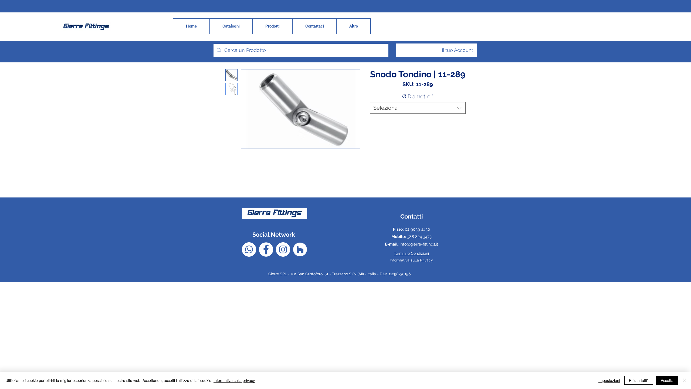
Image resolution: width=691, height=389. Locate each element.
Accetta (667, 380)
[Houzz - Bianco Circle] (300, 249)
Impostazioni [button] (609, 380)
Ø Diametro (417, 96)
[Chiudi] (684, 380)
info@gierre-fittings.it (419, 244)
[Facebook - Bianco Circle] (266, 249)
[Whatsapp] (249, 249)
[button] (353, 26)
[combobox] (418, 108)
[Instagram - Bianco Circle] (283, 249)
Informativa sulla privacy (234, 380)
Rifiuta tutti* (638, 380)
